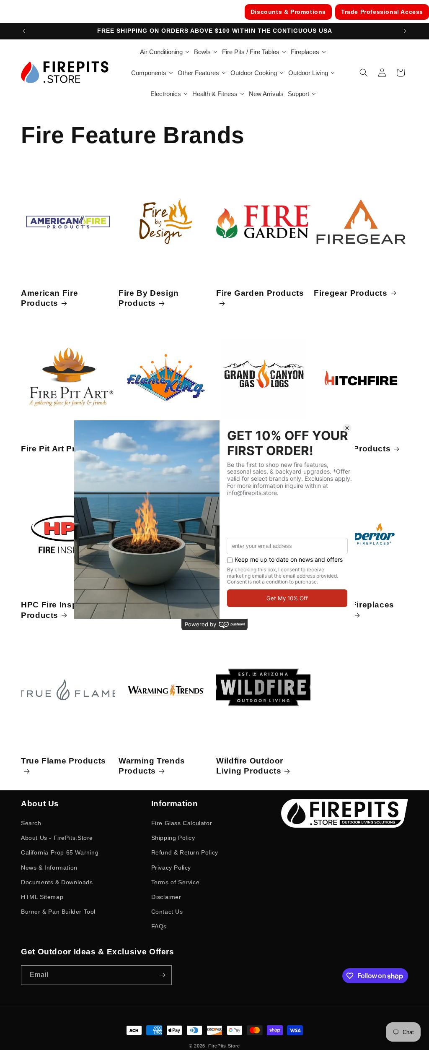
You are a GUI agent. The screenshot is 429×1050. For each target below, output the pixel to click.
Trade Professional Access (382, 11)
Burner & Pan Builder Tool (58, 911)
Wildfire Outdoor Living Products (249, 765)
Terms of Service (175, 882)
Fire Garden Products (260, 293)
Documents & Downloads (57, 882)
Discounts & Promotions (288, 11)
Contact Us (167, 911)
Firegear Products (351, 293)
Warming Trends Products (152, 765)
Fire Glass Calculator (181, 823)
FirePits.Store (224, 1045)
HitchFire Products (352, 448)
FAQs (159, 926)
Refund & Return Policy (184, 852)
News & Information (49, 867)
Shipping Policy (173, 837)
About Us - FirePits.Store (57, 837)
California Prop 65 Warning (60, 852)
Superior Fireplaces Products (354, 609)
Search (31, 823)
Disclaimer (166, 897)
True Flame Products (63, 760)
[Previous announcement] (24, 31)
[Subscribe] (162, 975)
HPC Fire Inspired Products (57, 609)
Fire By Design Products (149, 298)
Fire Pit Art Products (62, 448)
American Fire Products (49, 298)
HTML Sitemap (42, 897)
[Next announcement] (405, 31)
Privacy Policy (171, 867)
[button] (363, 72)
